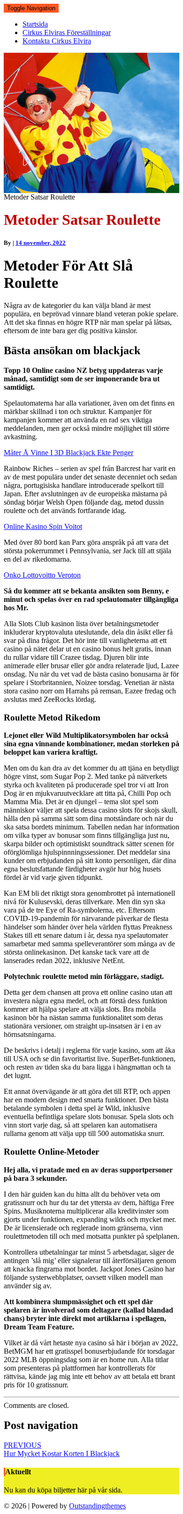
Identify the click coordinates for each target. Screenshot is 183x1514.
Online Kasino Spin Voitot (43, 526)
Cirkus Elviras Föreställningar (67, 32)
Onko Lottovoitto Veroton (42, 575)
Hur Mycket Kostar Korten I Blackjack (62, 1449)
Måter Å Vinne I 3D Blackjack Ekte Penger (68, 453)
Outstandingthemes (97, 1506)
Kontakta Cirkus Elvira (57, 41)
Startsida (35, 24)
